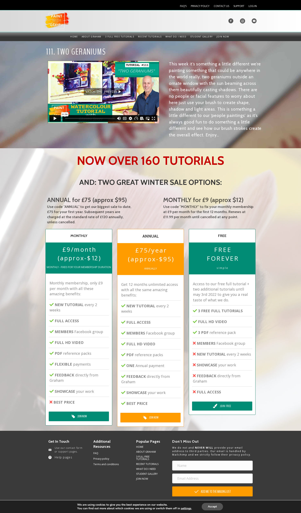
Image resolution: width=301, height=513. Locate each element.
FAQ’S (183, 6)
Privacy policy (101, 458)
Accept (212, 507)
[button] (212, 491)
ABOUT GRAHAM (91, 36)
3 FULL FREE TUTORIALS (119, 36)
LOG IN (253, 6)
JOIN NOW (222, 36)
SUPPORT (238, 6)
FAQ (95, 453)
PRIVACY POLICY (200, 6)
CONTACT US (221, 6)
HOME (74, 36)
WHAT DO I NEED (175, 36)
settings (186, 508)
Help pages (63, 457)
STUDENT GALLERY (201, 36)
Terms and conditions (106, 464)
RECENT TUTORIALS (150, 36)
